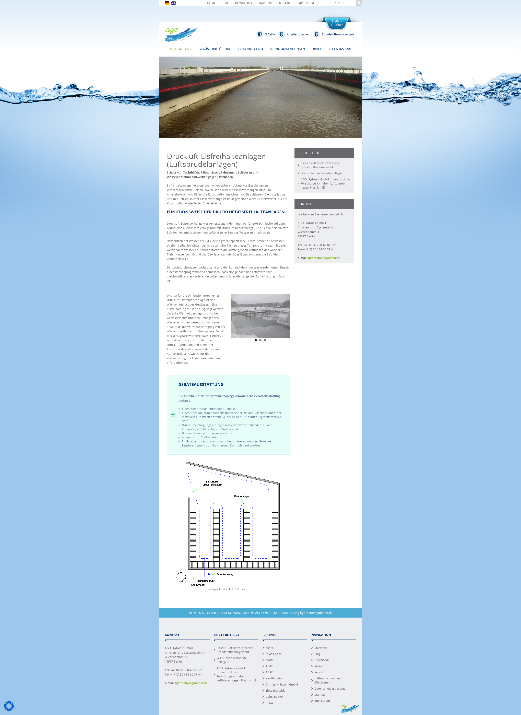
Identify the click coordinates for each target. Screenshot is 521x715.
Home (211, 3)
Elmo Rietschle (276, 690)
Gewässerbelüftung (215, 49)
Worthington (274, 678)
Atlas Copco (273, 654)
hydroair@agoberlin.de (324, 258)
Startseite (320, 648)
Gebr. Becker (274, 697)
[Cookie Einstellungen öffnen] (9, 710)
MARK (270, 660)
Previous (225, 315)
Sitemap (320, 694)
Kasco (270, 648)
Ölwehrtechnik (250, 49)
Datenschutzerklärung (329, 688)
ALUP (269, 666)
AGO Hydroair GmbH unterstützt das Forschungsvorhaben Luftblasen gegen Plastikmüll (326, 183)
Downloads (244, 3)
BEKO (269, 703)
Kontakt (285, 3)
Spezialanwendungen (287, 49)
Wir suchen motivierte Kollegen (322, 173)
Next (296, 315)
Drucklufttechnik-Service (332, 49)
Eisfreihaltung (180, 49)
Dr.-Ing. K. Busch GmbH (282, 684)
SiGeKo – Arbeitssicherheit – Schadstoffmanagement (320, 165)
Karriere (266, 3)
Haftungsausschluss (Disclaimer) (328, 680)
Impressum (306, 3)
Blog (225, 3)
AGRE (269, 672)
